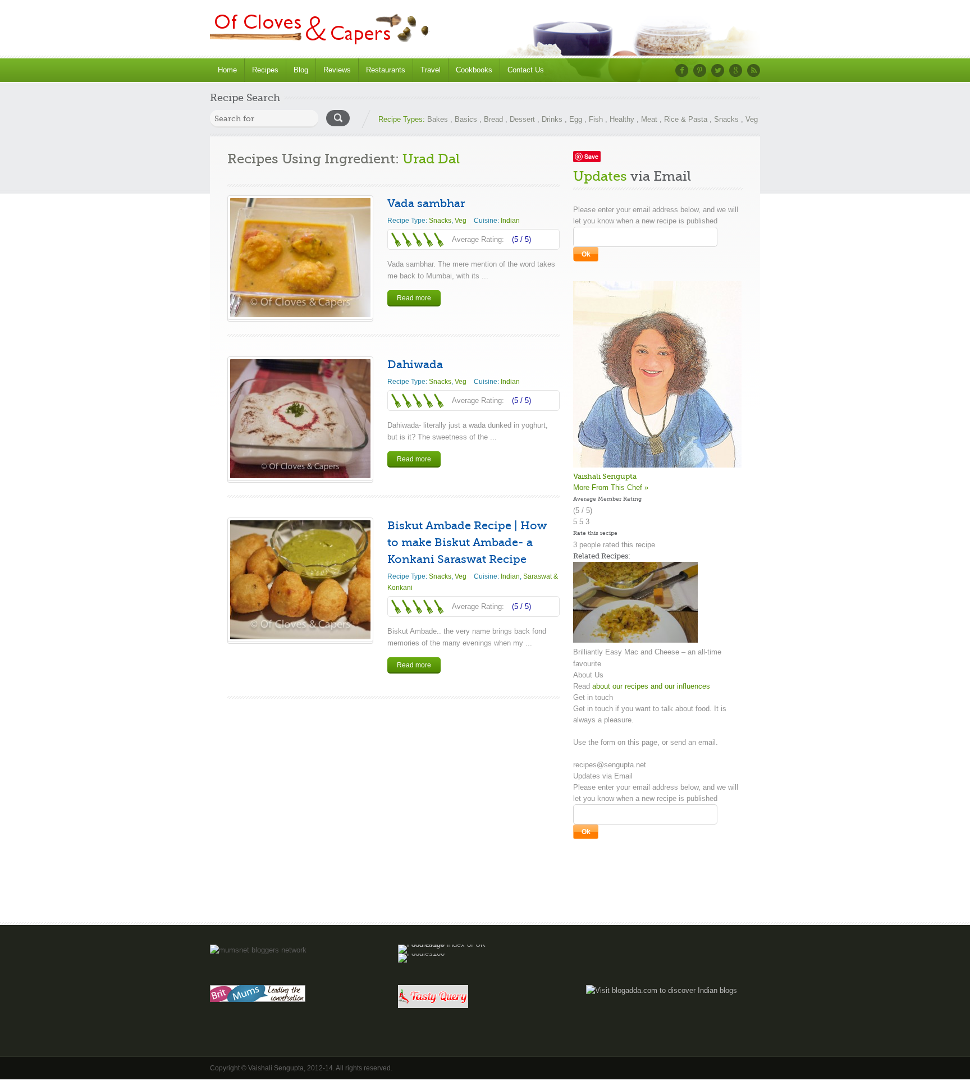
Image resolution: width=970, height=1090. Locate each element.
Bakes (437, 119)
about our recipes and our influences (651, 686)
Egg (575, 119)
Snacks (726, 119)
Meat (649, 119)
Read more (414, 298)
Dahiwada (415, 364)
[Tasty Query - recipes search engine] (433, 1005)
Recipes (265, 70)
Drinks (552, 119)
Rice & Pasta (685, 119)
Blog (301, 70)
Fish (596, 119)
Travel (430, 70)
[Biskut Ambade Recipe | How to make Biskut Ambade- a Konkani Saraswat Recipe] (300, 580)
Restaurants (385, 70)
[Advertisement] (485, 888)
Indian (510, 221)
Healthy (622, 119)
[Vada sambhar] (300, 257)
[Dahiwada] (300, 418)
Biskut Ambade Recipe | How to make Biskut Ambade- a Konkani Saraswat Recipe (467, 542)
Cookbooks (474, 70)
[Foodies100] (421, 953)
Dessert (522, 119)
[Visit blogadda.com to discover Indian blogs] (661, 990)
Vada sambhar (426, 203)
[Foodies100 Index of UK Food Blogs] (444, 944)
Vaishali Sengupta (605, 476)
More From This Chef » (610, 487)
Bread (493, 119)
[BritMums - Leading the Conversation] (257, 999)
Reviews (337, 70)
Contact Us (525, 70)
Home (227, 70)
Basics (466, 119)
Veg (751, 119)
